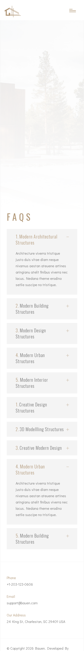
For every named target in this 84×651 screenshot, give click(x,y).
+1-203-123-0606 (20, 584)
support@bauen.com (22, 602)
